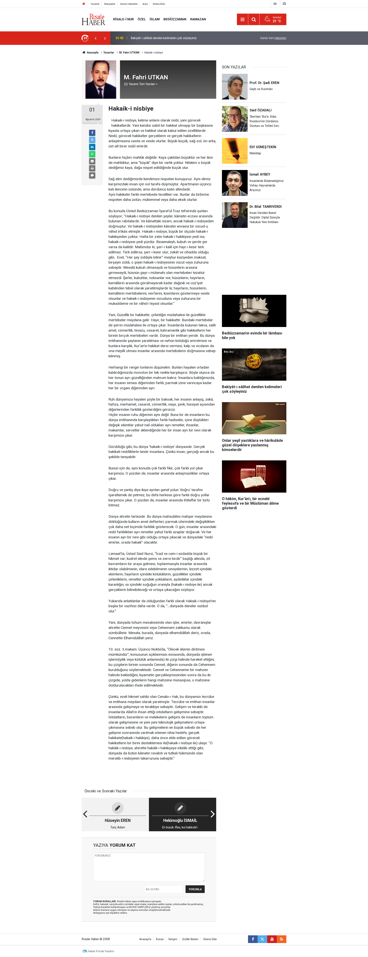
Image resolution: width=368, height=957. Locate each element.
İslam (155, 19)
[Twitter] (92, 140)
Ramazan (198, 19)
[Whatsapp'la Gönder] (92, 154)
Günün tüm (273, 38)
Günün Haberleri (129, 3)
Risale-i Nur (123, 19)
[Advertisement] (63, 112)
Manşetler (109, 3)
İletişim (172, 939)
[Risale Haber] (93, 19)
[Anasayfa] (84, 3)
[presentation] (95, 38)
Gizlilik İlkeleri (190, 939)
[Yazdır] (92, 168)
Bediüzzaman (174, 19)
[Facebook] (92, 133)
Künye (160, 939)
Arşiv (145, 3)
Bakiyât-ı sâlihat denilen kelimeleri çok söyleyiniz (164, 38)
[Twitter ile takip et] (262, 939)
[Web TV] (275, 4)
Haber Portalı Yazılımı (101, 951)
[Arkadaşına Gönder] (92, 161)
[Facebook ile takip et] (253, 939)
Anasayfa (145, 939)
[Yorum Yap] (92, 175)
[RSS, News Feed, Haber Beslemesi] (281, 939)
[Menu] (242, 19)
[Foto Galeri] (284, 4)
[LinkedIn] (92, 147)
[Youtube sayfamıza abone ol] (272, 939)
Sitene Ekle (159, 3)
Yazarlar (95, 3)
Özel (142, 19)
